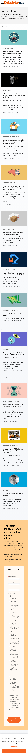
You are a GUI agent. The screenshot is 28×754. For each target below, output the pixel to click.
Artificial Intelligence (11, 401)
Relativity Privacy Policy (13, 708)
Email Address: (12, 576)
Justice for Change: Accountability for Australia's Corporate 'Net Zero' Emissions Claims (13, 141)
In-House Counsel (9, 270)
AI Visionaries (8, 90)
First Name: (11, 582)
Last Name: (11, 588)
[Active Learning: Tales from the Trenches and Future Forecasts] (14, 390)
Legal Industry (8, 229)
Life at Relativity (9, 183)
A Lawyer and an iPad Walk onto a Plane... (13, 494)
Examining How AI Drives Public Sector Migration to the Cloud (13, 52)
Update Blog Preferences (14, 719)
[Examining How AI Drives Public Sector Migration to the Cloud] (14, 37)
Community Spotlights (11, 137)
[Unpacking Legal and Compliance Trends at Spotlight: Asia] (14, 218)
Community (7, 349)
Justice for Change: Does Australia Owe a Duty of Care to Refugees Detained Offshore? (13, 188)
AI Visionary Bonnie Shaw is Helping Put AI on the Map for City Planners (14, 95)
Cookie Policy (13, 743)
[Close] (26, 736)
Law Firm (6, 490)
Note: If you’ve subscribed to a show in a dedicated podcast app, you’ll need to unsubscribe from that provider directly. (14, 683)
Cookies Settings (14, 746)
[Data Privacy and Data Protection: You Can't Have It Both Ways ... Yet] (14, 339)
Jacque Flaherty (15, 66)
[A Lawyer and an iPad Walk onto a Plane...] (14, 479)
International (8, 48)
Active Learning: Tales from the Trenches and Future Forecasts (13, 405)
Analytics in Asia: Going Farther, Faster (13, 315)
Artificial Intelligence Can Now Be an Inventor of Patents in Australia (13, 274)
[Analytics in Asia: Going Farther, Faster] (14, 300)
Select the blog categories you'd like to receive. (14, 595)
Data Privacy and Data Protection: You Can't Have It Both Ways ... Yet (13, 353)
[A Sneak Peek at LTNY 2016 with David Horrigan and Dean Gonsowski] (14, 435)
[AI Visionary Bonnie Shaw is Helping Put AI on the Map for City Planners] (14, 80)
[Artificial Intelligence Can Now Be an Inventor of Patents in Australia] (14, 259)
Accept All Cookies (14, 750)
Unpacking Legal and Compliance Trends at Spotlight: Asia (13, 233)
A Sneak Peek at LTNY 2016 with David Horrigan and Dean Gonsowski (13, 450)
